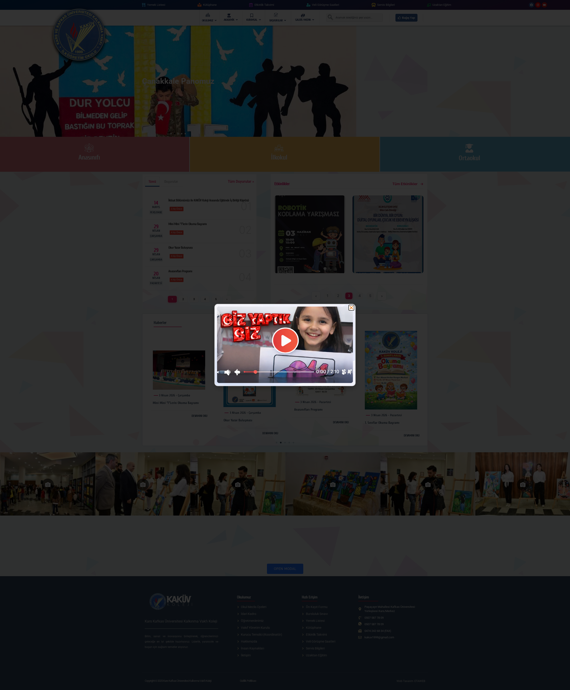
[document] (285, 345)
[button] (351, 307)
